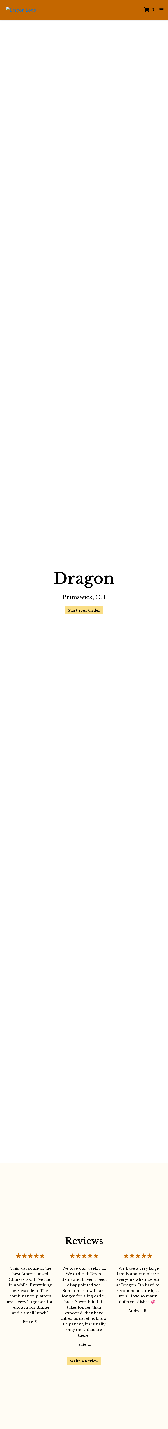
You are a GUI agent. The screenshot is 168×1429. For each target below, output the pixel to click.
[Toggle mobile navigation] (161, 10)
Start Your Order (84, 610)
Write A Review (84, 1361)
